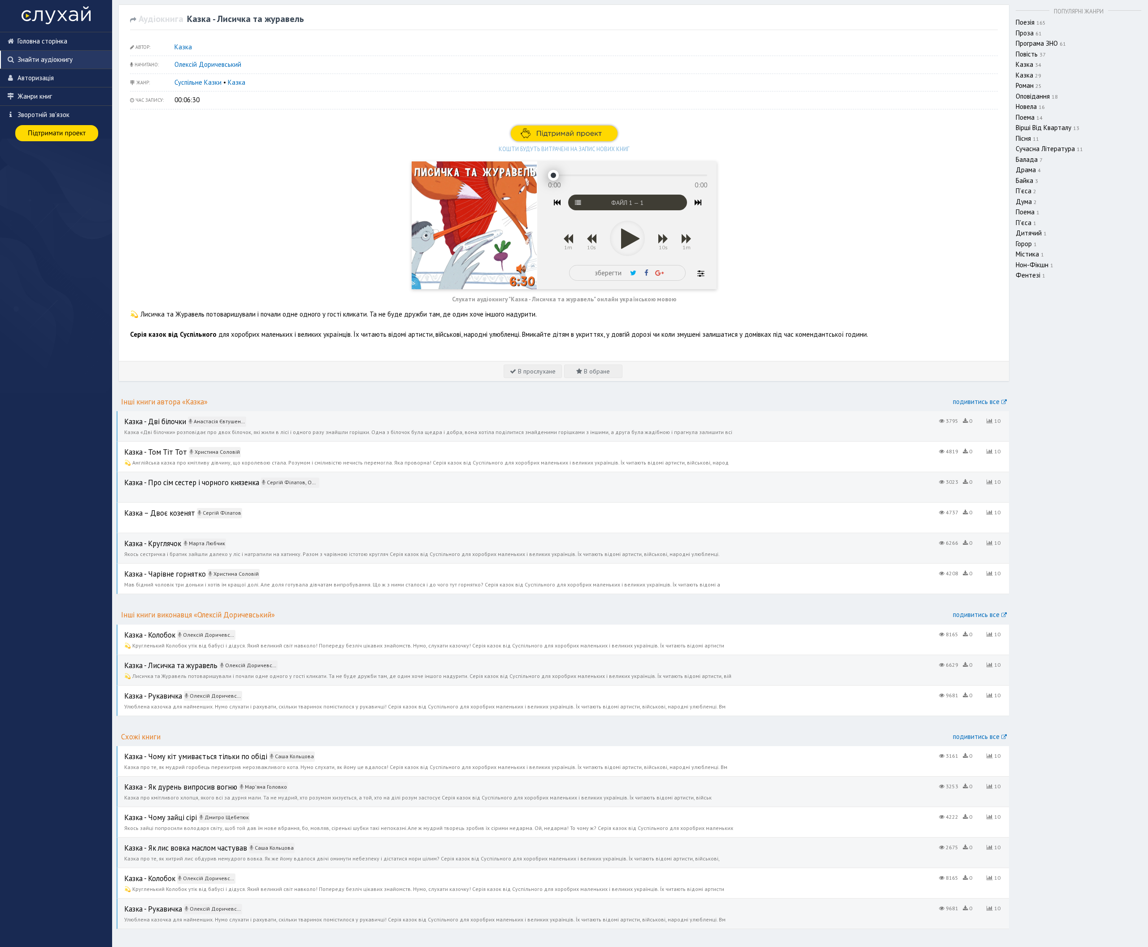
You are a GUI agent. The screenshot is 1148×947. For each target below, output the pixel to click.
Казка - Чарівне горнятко (154, 568)
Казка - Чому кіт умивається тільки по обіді (181, 751)
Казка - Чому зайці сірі (150, 812)
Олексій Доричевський (207, 64)
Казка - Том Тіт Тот (146, 446)
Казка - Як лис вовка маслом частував (173, 842)
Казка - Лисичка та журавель (160, 660)
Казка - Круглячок (143, 538)
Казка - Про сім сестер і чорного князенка (179, 477)
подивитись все (977, 401)
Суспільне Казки (198, 82)
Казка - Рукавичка (143, 690)
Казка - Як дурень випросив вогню (167, 781)
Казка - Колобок (141, 629)
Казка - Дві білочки (145, 416)
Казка (183, 47)
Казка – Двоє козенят (150, 507)
